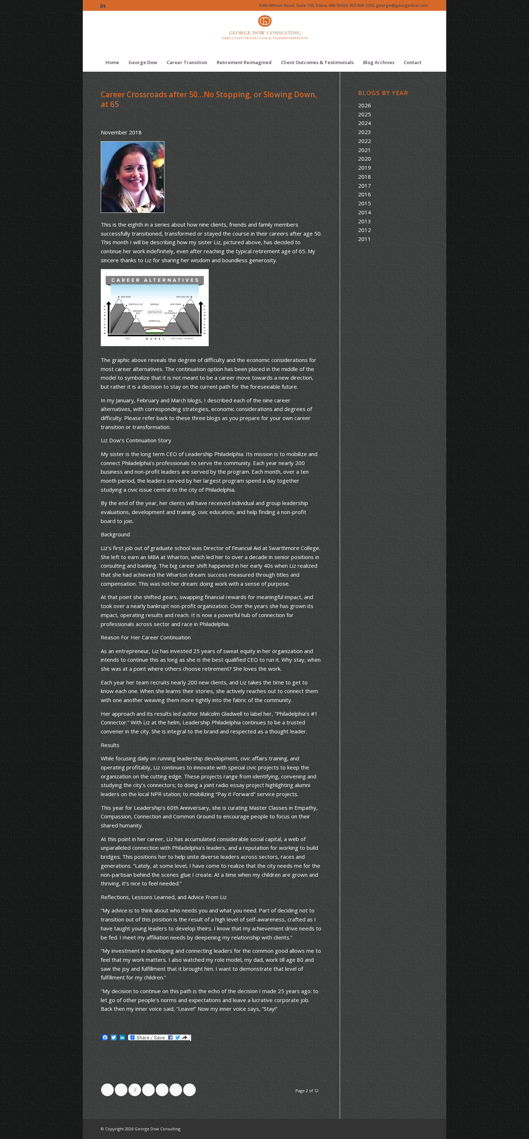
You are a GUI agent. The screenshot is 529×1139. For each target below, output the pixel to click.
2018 (364, 176)
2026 (364, 105)
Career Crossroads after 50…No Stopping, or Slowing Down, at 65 (209, 99)
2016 (364, 194)
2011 (364, 238)
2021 (364, 149)
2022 (364, 140)
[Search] (423, 80)
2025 (364, 114)
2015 (364, 203)
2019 (364, 167)
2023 (364, 131)
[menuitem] (112, 62)
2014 (364, 212)
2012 (364, 229)
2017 (364, 185)
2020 (364, 158)
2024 (364, 122)
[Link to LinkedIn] (103, 5)
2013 (364, 221)
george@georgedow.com (402, 5)
